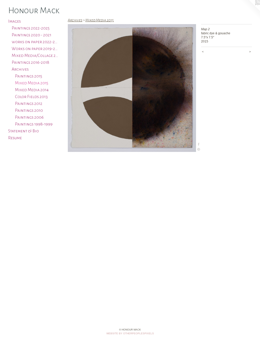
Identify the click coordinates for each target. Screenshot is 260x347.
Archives (20, 69)
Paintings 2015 (28, 76)
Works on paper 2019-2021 (35, 48)
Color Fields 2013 (31, 96)
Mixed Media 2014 (31, 90)
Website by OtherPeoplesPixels (130, 333)
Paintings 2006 (29, 117)
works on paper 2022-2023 (35, 42)
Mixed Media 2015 (31, 83)
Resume (15, 138)
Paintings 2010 (29, 110)
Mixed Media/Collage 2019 (35, 55)
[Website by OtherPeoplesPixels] (250, 10)
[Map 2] (132, 88)
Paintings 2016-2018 (30, 62)
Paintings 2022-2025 (31, 28)
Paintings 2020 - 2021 (31, 35)
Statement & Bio (23, 131)
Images (14, 21)
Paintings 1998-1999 (34, 124)
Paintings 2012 (28, 103)
